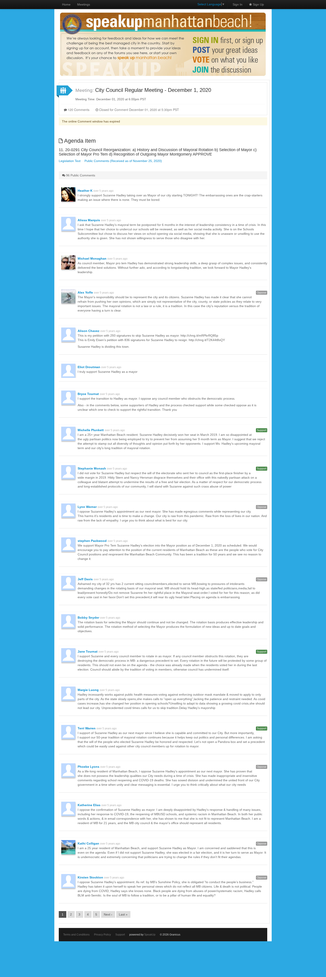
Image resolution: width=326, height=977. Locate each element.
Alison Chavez (88, 331)
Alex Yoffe (85, 292)
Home (66, 4)
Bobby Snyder (88, 617)
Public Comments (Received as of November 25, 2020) (123, 161)
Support (261, 430)
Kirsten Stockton (90, 877)
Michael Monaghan (92, 258)
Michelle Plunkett (91, 430)
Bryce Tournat (88, 394)
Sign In (237, 4)
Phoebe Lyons (88, 766)
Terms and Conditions (76, 934)
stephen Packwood (92, 541)
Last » (123, 914)
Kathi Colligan (88, 843)
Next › (108, 914)
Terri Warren (87, 728)
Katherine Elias (89, 805)
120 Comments (78, 109)
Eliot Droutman (89, 367)
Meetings (83, 4)
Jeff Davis (85, 579)
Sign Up (258, 4)
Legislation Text (70, 161)
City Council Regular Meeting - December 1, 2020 (153, 90)
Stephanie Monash (92, 468)
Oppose (261, 292)
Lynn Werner (87, 507)
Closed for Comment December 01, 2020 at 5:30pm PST (138, 109)
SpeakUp (149, 934)
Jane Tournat (88, 651)
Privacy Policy (102, 934)
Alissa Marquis (89, 220)
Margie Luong (88, 690)
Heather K (85, 190)
